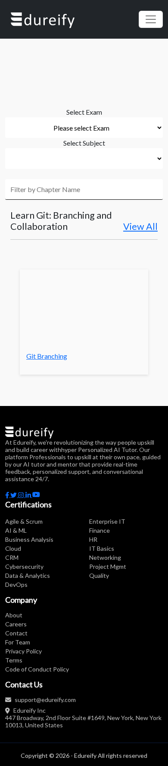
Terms (13, 660)
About (13, 615)
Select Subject (84, 143)
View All (140, 226)
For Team (17, 642)
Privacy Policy (23, 651)
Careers (16, 624)
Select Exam (84, 112)
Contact (16, 633)
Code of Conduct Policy (37, 669)
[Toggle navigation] (151, 19)
